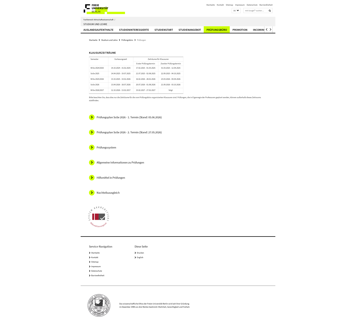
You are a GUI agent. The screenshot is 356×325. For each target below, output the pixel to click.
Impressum (240, 4)
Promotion (240, 29)
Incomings (260, 29)
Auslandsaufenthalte (98, 29)
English (140, 257)
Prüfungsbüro (217, 29)
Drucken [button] (140, 252)
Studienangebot (190, 29)
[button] (236, 10)
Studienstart (163, 29)
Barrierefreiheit (266, 4)
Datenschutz (252, 4)
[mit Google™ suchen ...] (269, 10)
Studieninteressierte (134, 29)
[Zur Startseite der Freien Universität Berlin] (104, 8)
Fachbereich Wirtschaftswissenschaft (99, 20)
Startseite (210, 4)
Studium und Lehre (95, 24)
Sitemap (229, 4)
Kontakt (220, 4)
